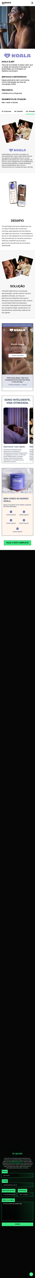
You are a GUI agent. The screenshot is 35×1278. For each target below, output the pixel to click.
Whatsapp (22, 1190)
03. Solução (30, 111)
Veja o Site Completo (17, 543)
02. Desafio (18, 111)
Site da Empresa (9, 1190)
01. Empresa (6, 111)
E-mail (5, 1181)
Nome (5, 1171)
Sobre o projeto (8, 1200)
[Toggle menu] (32, 3)
